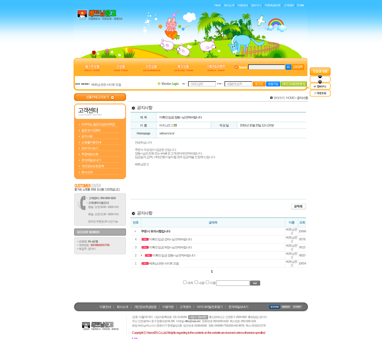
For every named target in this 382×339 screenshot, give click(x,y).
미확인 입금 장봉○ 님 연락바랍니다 (174, 255)
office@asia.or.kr (193, 321)
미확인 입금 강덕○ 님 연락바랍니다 (170, 239)
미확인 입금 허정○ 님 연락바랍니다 (170, 247)
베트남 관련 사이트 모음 (106, 84)
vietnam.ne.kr (166, 133)
